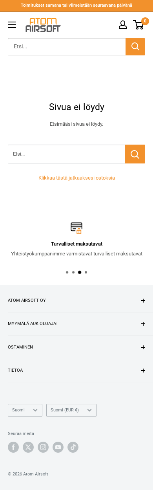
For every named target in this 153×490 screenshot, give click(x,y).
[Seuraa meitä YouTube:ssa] (58, 447)
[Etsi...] (135, 154)
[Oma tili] (123, 24)
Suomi (18, 410)
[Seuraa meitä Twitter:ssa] (28, 447)
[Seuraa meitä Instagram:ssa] (43, 447)
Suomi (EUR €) (65, 410)
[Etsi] (135, 46)
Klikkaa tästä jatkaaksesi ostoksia (76, 178)
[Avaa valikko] (12, 25)
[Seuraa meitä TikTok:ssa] (72, 447)
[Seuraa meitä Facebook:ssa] (13, 447)
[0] (139, 24)
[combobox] (67, 46)
